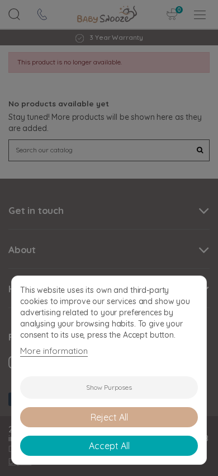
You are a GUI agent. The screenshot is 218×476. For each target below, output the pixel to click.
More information (54, 351)
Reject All (109, 417)
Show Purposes (109, 387)
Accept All (109, 445)
